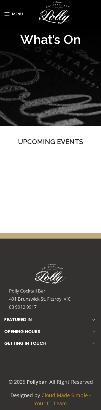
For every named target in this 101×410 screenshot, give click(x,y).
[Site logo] (56, 13)
